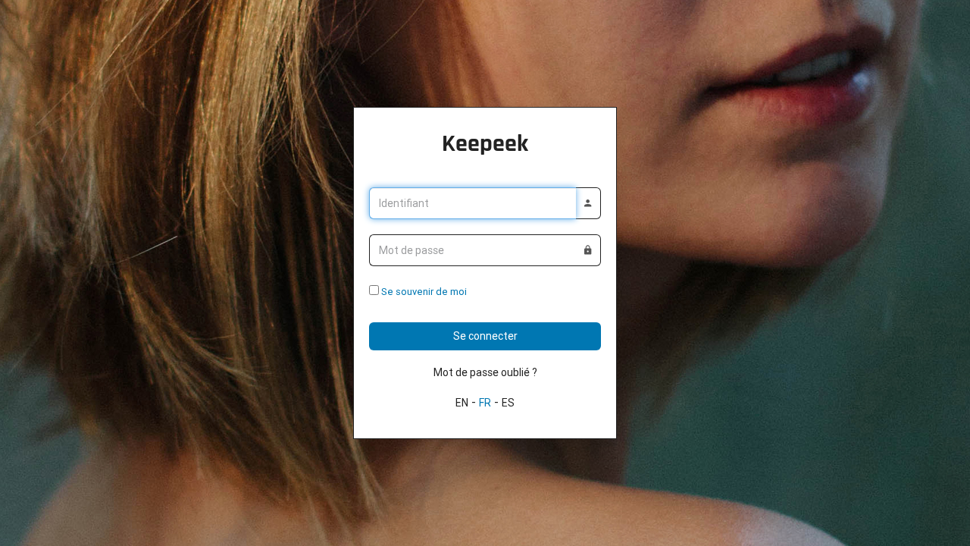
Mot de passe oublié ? (485, 372)
